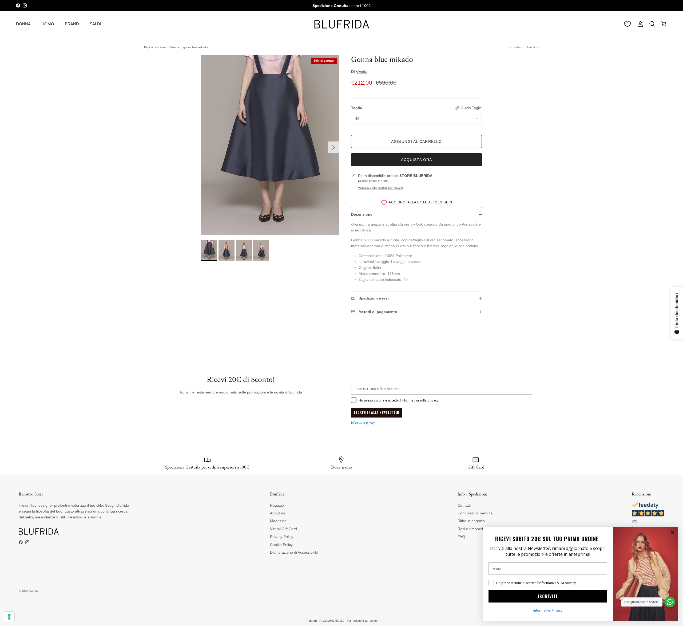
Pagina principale (155, 47)
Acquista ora (416, 160)
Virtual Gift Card (283, 529)
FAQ (461, 536)
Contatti (464, 505)
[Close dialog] (672, 532)
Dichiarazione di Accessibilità (294, 552)
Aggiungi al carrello (416, 141)
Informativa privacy (363, 422)
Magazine (278, 521)
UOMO (47, 24)
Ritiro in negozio (471, 521)
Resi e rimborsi (470, 529)
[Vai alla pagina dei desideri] (627, 24)
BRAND (72, 24)
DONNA (23, 24)
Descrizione (361, 214)
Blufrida (33, 591)
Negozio (277, 505)
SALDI (95, 24)
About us (277, 513)
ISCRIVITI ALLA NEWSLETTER (376, 412)
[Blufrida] (341, 24)
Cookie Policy (281, 544)
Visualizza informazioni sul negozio (380, 187)
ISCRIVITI (548, 596)
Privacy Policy (281, 536)
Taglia (356, 108)
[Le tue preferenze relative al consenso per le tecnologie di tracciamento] (9, 617)
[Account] (639, 24)
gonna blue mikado (195, 47)
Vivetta (174, 47)
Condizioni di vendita (475, 513)
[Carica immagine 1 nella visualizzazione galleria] (270, 145)
